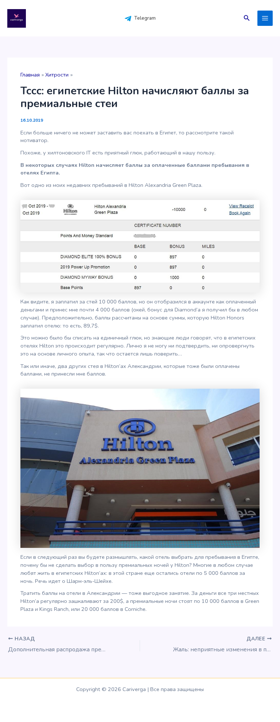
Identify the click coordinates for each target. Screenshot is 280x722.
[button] (247, 18)
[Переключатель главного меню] (265, 18)
